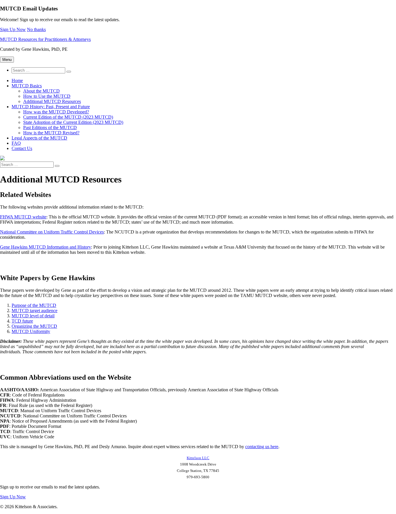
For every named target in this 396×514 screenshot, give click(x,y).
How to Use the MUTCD (46, 96)
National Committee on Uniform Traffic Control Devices (52, 231)
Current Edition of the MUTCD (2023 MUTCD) (68, 117)
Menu (7, 59)
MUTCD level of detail (33, 315)
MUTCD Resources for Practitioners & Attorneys (45, 39)
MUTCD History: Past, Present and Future (51, 106)
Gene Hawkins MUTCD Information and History (45, 247)
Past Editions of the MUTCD (50, 127)
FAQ (16, 143)
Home (17, 80)
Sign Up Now (13, 29)
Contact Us (22, 148)
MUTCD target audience (34, 310)
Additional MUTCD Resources (52, 101)
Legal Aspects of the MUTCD (39, 137)
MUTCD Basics (27, 85)
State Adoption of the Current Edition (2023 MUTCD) (73, 122)
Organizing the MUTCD (34, 326)
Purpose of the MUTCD (34, 305)
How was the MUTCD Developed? (56, 111)
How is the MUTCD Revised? (51, 132)
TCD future (22, 320)
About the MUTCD (41, 90)
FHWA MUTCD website (23, 216)
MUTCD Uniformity (31, 331)
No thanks (36, 29)
